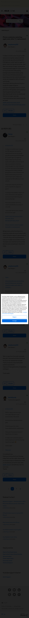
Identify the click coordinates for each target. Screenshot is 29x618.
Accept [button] (14, 321)
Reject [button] (14, 317)
